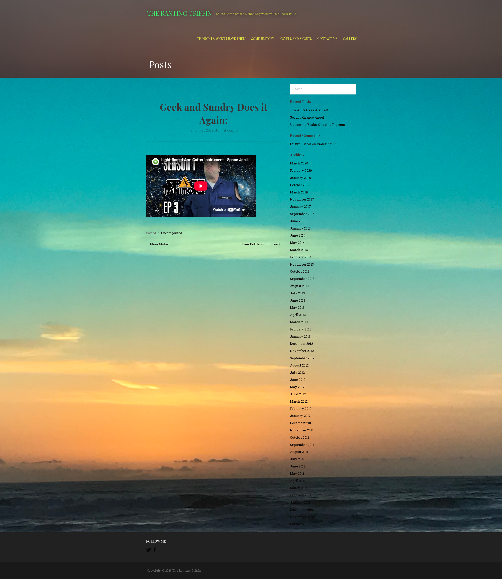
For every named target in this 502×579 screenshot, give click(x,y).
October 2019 (300, 185)
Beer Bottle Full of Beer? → (263, 244)
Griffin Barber (300, 144)
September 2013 (302, 279)
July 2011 (297, 459)
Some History (262, 38)
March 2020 (299, 163)
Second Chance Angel (307, 117)
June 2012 (297, 380)
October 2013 (299, 271)
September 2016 (302, 214)
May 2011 (297, 473)
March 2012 (299, 401)
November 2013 (302, 264)
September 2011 (302, 445)
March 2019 (299, 192)
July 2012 (297, 372)
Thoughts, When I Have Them (221, 38)
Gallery (349, 38)
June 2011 (297, 466)
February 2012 (300, 409)
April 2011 (297, 481)
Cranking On (327, 144)
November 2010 (302, 517)
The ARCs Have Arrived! (309, 110)
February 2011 (300, 495)
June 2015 (297, 221)
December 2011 (301, 423)
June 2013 (297, 300)
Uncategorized (171, 233)
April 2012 (298, 394)
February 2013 (300, 329)
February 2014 (301, 257)
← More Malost (158, 244)
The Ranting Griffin (179, 13)
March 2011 (298, 488)
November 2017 (302, 199)
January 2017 (300, 206)
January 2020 (300, 178)
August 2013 (299, 286)
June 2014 (298, 235)
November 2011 (301, 430)
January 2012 (300, 416)
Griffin (232, 130)
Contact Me (327, 38)
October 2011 (299, 437)
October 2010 (299, 524)
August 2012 (299, 365)
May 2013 (297, 307)
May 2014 (297, 242)
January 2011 (300, 502)
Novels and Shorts (295, 38)
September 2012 (302, 358)
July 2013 (297, 293)
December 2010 (301, 509)
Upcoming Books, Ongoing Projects (317, 125)
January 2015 (300, 228)
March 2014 (299, 250)
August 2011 (299, 452)
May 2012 (297, 387)
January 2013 (300, 336)
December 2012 (301, 343)
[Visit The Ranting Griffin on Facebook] (154, 551)
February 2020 (301, 170)
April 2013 (298, 315)
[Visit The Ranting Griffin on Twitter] (148, 551)
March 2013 (299, 322)
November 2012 (302, 351)
